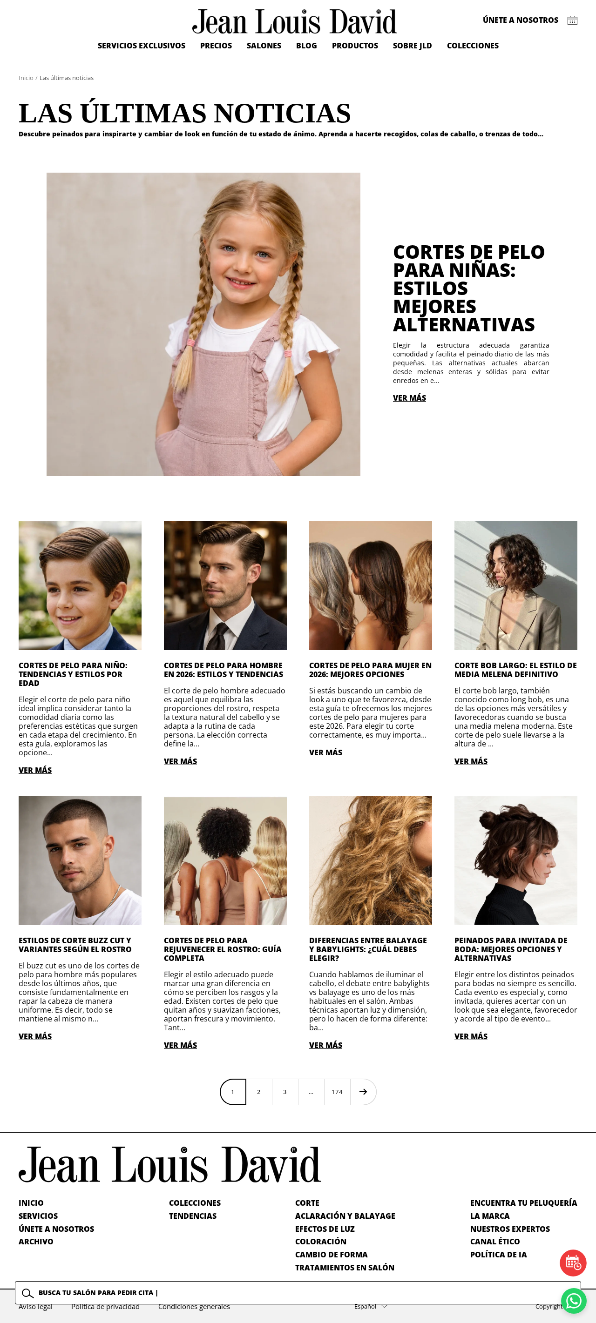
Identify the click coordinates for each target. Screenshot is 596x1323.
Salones (264, 45)
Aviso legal (36, 1306)
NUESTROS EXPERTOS (510, 1229)
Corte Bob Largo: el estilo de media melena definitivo (515, 669)
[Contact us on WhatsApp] (574, 1301)
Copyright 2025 (556, 1306)
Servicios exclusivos (141, 45)
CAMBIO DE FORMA (331, 1254)
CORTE (307, 1203)
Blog (306, 45)
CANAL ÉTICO (495, 1241)
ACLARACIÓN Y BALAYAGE (345, 1216)
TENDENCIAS (193, 1216)
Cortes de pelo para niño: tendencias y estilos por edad (73, 674)
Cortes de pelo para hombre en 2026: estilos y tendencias (223, 669)
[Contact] (572, 20)
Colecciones (473, 45)
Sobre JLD (412, 45)
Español (365, 1306)
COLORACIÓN (320, 1241)
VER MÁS (409, 398)
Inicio (26, 78)
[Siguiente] (363, 1092)
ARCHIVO (36, 1241)
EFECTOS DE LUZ (325, 1229)
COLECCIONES (195, 1203)
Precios (216, 45)
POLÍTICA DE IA (498, 1254)
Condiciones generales (194, 1306)
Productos (355, 45)
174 (337, 1092)
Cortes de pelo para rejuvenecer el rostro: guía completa (223, 949)
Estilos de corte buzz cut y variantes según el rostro (75, 944)
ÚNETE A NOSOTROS (56, 1229)
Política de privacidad (105, 1306)
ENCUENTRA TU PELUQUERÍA (523, 1203)
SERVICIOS (38, 1216)
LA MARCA (490, 1216)
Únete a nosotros (520, 20)
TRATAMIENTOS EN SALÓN (344, 1268)
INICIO (31, 1203)
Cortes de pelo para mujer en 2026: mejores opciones (370, 669)
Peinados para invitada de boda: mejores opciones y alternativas (511, 949)
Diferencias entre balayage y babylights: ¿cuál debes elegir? (368, 949)
